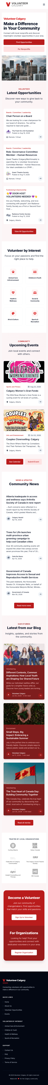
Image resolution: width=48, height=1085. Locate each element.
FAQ (6, 1054)
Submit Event (33, 462)
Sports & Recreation (12, 1038)
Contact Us (9, 1050)
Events (7, 1014)
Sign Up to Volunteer (24, 917)
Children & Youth (11, 1030)
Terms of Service (11, 1062)
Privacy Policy (10, 1058)
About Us (8, 1006)
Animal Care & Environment (14, 1026)
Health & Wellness (11, 1034)
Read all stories (24, 823)
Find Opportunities (24, 42)
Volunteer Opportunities (13, 1010)
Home (7, 1002)
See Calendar (14, 462)
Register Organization (24, 952)
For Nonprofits (24, 49)
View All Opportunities (24, 231)
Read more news (24, 605)
